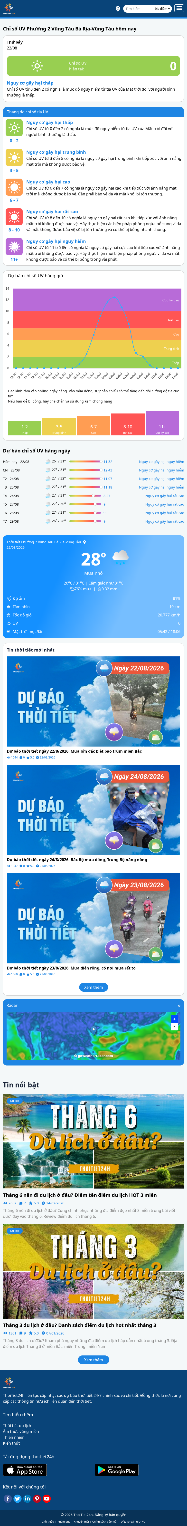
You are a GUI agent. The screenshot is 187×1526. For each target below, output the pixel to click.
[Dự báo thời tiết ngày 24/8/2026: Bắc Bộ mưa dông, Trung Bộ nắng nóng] (93, 809)
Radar (12, 1005)
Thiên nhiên (14, 1437)
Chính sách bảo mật (104, 1521)
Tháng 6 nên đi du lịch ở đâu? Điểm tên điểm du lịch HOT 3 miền (80, 1195)
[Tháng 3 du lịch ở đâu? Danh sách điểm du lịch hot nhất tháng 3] (93, 1271)
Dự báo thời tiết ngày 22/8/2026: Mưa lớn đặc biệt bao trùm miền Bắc (74, 751)
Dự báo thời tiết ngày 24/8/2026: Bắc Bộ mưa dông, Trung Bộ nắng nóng (77, 859)
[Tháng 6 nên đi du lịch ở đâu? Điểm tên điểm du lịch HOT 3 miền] (93, 1141)
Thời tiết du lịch (17, 1425)
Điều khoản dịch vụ (133, 1521)
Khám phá (63, 1521)
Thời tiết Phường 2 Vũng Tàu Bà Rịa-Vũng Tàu (44, 542)
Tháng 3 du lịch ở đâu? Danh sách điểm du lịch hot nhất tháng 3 (79, 1325)
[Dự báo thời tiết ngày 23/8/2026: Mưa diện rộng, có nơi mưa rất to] (93, 918)
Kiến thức (11, 1443)
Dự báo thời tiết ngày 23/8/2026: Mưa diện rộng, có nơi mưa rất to (71, 968)
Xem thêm (93, 987)
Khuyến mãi (81, 1521)
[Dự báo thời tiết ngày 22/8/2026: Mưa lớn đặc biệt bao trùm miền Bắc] (93, 701)
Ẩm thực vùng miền (21, 1431)
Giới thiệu (48, 1521)
